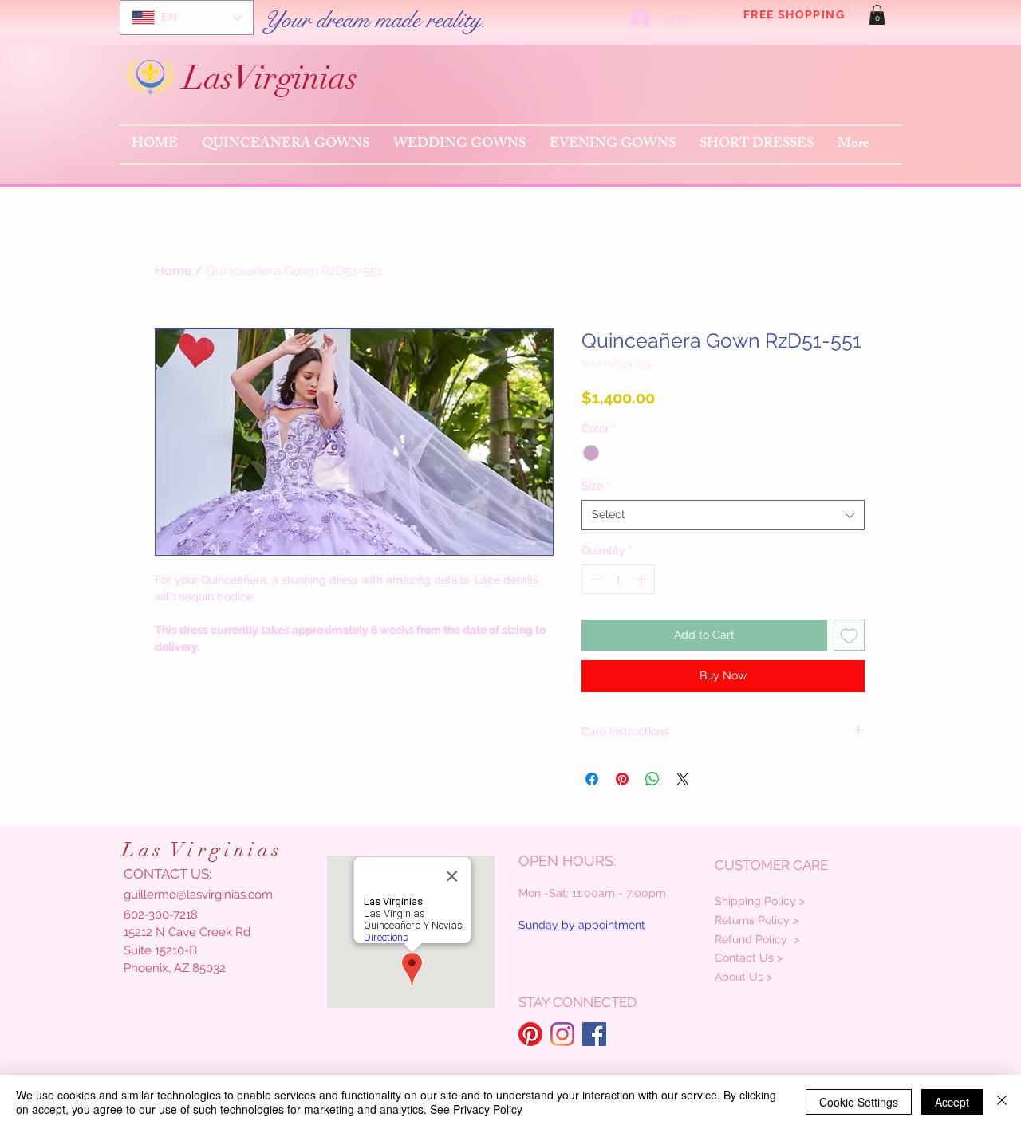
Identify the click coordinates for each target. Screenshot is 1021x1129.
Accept (952, 1102)
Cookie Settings (858, 1102)
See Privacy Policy (476, 1109)
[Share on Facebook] (591, 779)
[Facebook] (594, 1034)
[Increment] (642, 579)
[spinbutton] (618, 579)
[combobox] (723, 515)
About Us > (743, 976)
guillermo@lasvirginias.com (198, 894)
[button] (877, 15)
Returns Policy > (756, 920)
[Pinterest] (530, 1034)
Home (173, 270)
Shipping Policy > (760, 901)
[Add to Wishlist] (849, 635)
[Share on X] (682, 779)
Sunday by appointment (581, 925)
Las (208, 77)
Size (595, 485)
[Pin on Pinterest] (622, 779)
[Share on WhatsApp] (652, 779)
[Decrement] (594, 579)
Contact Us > (749, 957)
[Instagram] (562, 1034)
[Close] (1001, 1102)
